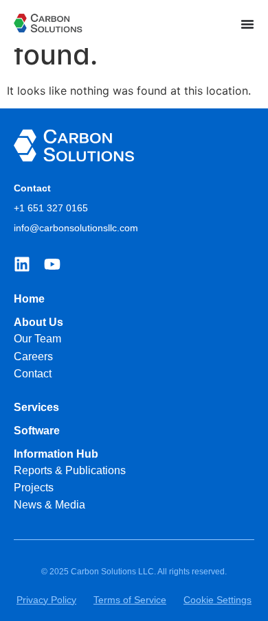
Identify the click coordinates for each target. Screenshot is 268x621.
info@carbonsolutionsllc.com (76, 227)
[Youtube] (52, 264)
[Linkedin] (22, 264)
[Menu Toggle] (247, 24)
